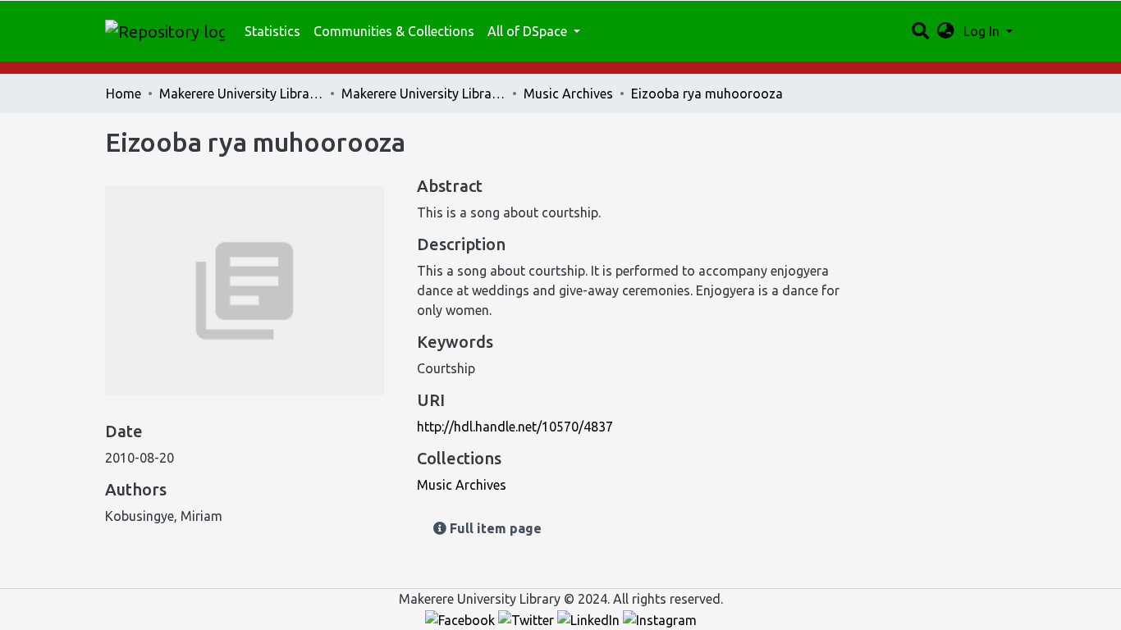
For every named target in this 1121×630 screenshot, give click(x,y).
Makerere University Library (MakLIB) (241, 93)
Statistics (272, 31)
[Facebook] (461, 618)
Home (123, 93)
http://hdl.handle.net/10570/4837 (515, 426)
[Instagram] (660, 618)
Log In (983, 31)
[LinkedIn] (590, 618)
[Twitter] (527, 618)
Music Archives (568, 93)
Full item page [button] (494, 528)
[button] (945, 31)
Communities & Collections (393, 31)
